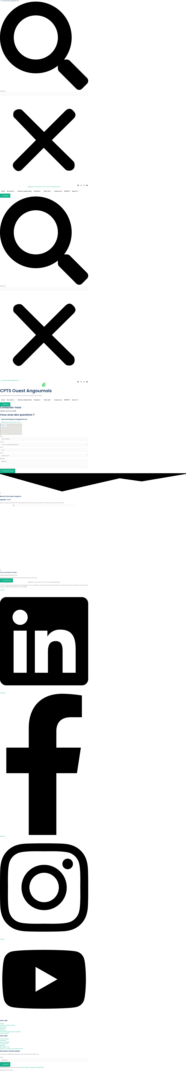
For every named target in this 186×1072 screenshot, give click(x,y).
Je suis (2, 441)
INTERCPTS (67, 191)
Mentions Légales (24, 1067)
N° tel (1, 447)
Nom (1, 436)
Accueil (3, 191)
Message (2, 458)
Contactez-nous (58, 191)
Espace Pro (75, 191)
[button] (44, 46)
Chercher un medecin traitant (25, 191)
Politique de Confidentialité (37, 1067)
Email (1, 453)
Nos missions (10, 191)
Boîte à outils (47, 191)
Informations (37, 191)
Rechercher (3, 91)
